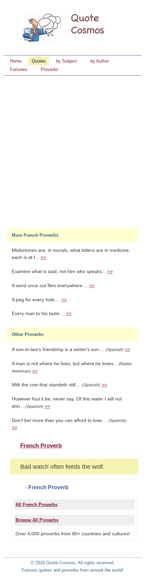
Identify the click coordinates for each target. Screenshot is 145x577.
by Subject (66, 61)
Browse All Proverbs (37, 520)
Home (16, 61)
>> (43, 257)
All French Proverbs (36, 504)
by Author (99, 61)
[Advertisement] (72, 151)
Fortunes (18, 69)
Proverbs (49, 69)
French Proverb (41, 446)
